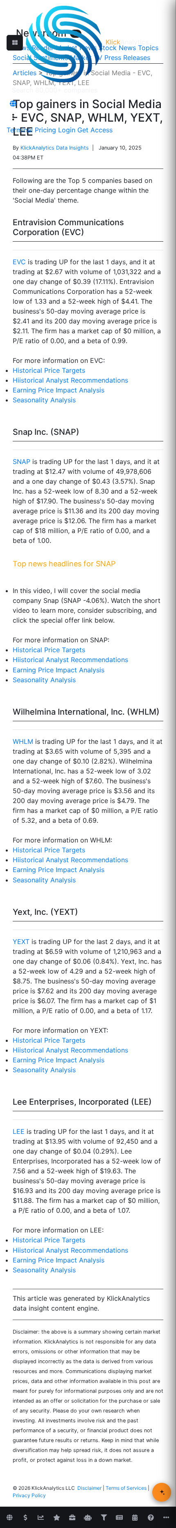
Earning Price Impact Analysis (58, 390)
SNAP (21, 461)
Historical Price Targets (49, 370)
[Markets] (9, 1518)
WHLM (23, 741)
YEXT (21, 941)
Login (66, 130)
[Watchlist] (56, 1518)
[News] (119, 1518)
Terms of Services (126, 1488)
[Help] (150, 1518)
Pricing (45, 130)
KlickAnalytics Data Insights (54, 148)
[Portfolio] (72, 1518)
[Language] (13, 103)
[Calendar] (135, 1518)
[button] (15, 43)
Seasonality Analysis (44, 400)
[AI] (88, 1518)
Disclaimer (89, 1488)
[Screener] (103, 1518)
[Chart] (41, 1518)
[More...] (166, 1518)
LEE (19, 1131)
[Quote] (25, 1518)
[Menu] (13, 117)
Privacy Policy (29, 1495)
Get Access (95, 130)
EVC (19, 262)
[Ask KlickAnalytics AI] (161, 1492)
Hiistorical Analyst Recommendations (70, 380)
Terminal (20, 130)
